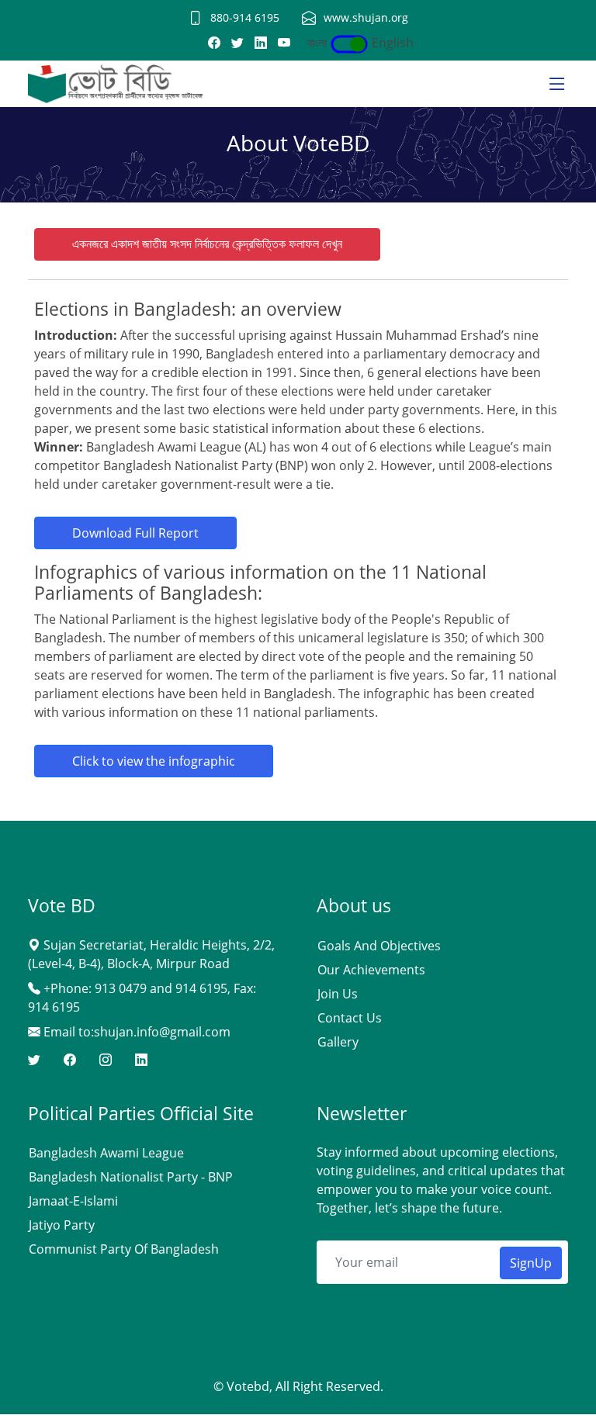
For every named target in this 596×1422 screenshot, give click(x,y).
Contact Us (349, 1017)
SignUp (531, 1262)
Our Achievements (371, 969)
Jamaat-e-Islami (73, 1200)
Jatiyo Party (62, 1224)
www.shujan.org (366, 17)
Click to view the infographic (153, 761)
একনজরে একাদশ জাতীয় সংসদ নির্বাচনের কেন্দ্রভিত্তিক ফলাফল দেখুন (207, 244)
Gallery (338, 1041)
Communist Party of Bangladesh (124, 1249)
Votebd (248, 1386)
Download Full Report (135, 532)
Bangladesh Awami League (106, 1152)
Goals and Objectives (379, 945)
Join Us (337, 993)
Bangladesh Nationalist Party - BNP (131, 1176)
